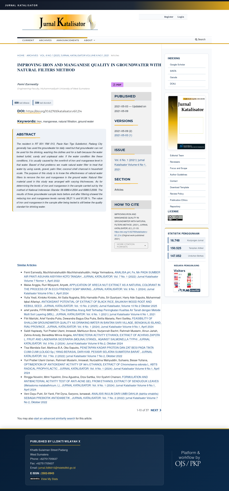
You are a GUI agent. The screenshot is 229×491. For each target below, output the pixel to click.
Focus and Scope (178, 168)
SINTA (173, 70)
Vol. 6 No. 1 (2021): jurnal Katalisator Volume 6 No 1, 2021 (74, 55)
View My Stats (49, 479)
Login (181, 16)
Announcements (67, 40)
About (88, 40)
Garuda (173, 77)
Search (201, 39)
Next (154, 410)
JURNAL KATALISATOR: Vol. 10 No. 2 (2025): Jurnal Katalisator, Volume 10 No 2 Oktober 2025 (100, 306)
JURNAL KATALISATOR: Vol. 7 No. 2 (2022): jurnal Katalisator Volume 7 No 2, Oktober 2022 (88, 354)
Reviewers (175, 161)
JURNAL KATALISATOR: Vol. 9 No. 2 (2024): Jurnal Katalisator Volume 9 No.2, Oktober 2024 (87, 341)
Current (28, 40)
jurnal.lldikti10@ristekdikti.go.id (56, 468)
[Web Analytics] (35, 479)
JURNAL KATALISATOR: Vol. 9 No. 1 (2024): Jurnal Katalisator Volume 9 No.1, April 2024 (100, 327)
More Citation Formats (126, 245)
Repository (175, 206)
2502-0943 (47, 473)
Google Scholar (177, 64)
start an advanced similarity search (54, 418)
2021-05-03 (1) (123, 135)
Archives (45, 40)
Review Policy (177, 193)
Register (169, 16)
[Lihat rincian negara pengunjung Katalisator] (186, 280)
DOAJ (173, 83)
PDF (118, 84)
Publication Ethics (179, 200)
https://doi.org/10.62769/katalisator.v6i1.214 (54, 111)
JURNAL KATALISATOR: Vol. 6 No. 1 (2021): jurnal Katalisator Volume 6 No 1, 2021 (106, 314)
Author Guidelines (178, 174)
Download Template (179, 187)
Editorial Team (177, 155)
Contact (174, 180)
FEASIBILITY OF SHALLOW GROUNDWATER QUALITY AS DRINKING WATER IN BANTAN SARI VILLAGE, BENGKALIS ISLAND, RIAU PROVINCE (92, 322)
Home (20, 55)
